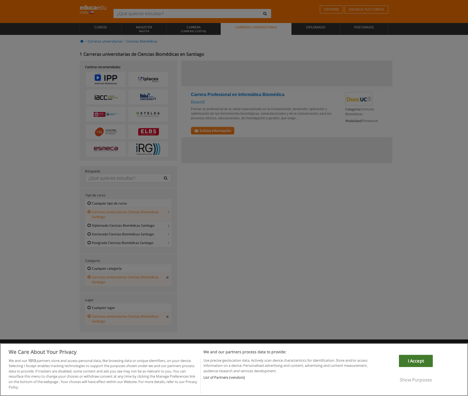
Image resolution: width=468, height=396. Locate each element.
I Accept (416, 361)
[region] (234, 369)
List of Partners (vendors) (224, 377)
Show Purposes (416, 380)
